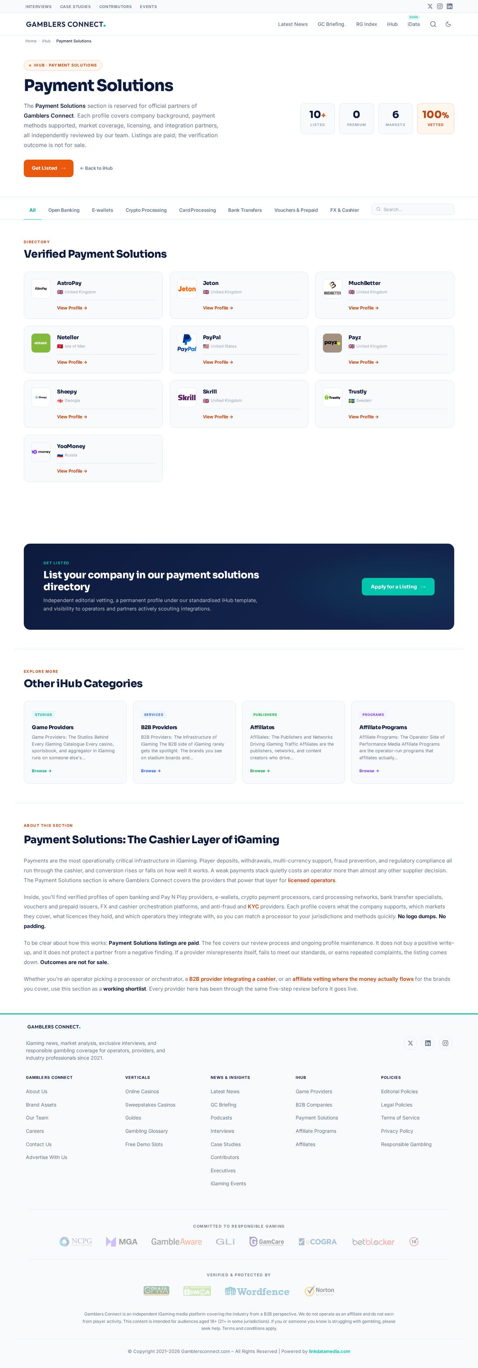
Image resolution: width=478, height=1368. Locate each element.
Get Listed (44, 168)
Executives (223, 1170)
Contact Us (38, 1144)
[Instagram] (440, 6)
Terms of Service (400, 1118)
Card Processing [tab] (197, 210)
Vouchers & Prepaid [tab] (296, 210)
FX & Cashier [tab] (344, 210)
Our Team (37, 1118)
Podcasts (221, 1118)
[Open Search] (433, 24)
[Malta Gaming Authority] (122, 1242)
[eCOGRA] (318, 1241)
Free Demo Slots (144, 1144)
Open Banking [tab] (63, 210)
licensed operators (311, 880)
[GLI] (226, 1241)
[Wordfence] (257, 1290)
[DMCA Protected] (197, 1291)
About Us (36, 1091)
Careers (35, 1131)
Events (148, 6)
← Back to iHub (96, 168)
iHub (392, 24)
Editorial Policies (399, 1091)
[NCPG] (75, 1242)
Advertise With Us (46, 1157)
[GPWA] (156, 1291)
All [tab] (32, 210)
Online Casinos (142, 1091)
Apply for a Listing (394, 587)
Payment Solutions (317, 1118)
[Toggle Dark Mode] (448, 24)
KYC (253, 906)
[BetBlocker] (373, 1241)
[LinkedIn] (449, 6)
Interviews (39, 6)
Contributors (115, 6)
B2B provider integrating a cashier (232, 979)
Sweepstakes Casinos (150, 1105)
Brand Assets (41, 1105)
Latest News (293, 24)
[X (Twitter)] (410, 1043)
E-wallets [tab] (102, 210)
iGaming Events (228, 1183)
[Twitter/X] (430, 6)
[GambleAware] (177, 1241)
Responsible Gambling (406, 1144)
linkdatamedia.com (329, 1351)
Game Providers (314, 1091)
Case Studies (75, 6)
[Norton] (319, 1291)
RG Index (366, 24)
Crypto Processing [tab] (146, 210)
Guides (133, 1118)
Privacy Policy (397, 1131)
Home (31, 41)
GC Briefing (331, 24)
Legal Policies (396, 1105)
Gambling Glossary (146, 1131)
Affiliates (305, 1144)
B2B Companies (314, 1105)
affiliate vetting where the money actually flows (353, 979)
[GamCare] (266, 1242)
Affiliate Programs (316, 1131)
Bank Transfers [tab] (245, 210)
